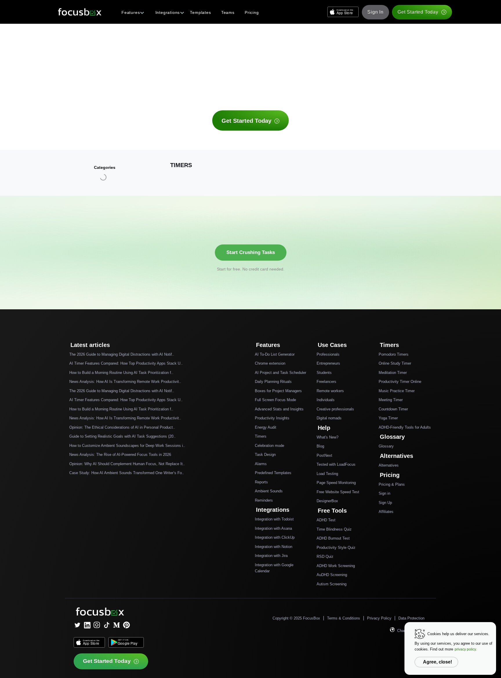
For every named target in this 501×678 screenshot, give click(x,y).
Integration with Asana (273, 528)
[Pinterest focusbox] (126, 625)
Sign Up (385, 502)
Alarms (261, 464)
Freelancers (326, 381)
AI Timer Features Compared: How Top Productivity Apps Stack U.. (126, 363)
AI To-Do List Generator (275, 354)
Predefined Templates (273, 473)
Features (130, 12)
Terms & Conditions (343, 618)
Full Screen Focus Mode (275, 400)
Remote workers (330, 391)
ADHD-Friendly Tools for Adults (405, 427)
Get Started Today (417, 12)
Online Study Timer (395, 363)
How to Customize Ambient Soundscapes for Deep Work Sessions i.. (127, 445)
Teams (228, 12)
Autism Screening (331, 584)
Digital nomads (329, 418)
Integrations (167, 12)
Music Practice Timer (397, 391)
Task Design (265, 454)
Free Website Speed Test (338, 492)
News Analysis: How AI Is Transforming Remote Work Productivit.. (125, 381)
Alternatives (389, 465)
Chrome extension (270, 363)
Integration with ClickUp (275, 537)
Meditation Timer (393, 372)
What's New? (327, 437)
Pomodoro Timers (394, 354)
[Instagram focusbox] (96, 625)
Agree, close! (437, 661)
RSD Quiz (325, 556)
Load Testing (327, 474)
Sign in (384, 493)
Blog (320, 446)
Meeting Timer (391, 400)
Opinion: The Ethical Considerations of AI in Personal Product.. (122, 427)
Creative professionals (335, 409)
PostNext (324, 455)
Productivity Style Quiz (336, 547)
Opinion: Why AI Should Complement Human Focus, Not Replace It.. (127, 464)
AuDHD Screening (332, 575)
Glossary (386, 446)
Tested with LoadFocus (336, 464)
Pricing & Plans (392, 484)
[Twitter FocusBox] (77, 625)
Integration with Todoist (274, 519)
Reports (261, 482)
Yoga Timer (388, 418)
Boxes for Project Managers (278, 391)
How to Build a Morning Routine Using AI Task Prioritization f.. (121, 372)
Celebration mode (269, 445)
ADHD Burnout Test (333, 538)
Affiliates (386, 511)
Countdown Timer (393, 409)
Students (324, 372)
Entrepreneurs (328, 363)
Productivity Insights (272, 418)
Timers (260, 436)
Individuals (326, 400)
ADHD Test (326, 520)
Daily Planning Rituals (273, 381)
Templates (200, 12)
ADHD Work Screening (336, 566)
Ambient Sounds (269, 491)
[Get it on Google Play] (126, 642)
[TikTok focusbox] (106, 625)
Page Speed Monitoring (336, 482)
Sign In (375, 12)
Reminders (264, 500)
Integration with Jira (271, 555)
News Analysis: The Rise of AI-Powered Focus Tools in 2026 (120, 454)
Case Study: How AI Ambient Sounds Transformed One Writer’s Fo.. (126, 473)
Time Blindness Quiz (334, 529)
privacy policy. (466, 649)
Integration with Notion (273, 546)
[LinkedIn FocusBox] (87, 625)
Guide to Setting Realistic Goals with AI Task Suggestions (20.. (122, 436)
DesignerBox (327, 501)
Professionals (328, 354)
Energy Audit (265, 427)
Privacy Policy (379, 618)
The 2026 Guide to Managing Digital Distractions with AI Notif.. (121, 354)
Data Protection (411, 618)
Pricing (252, 12)
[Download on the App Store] (343, 12)
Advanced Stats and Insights (279, 409)
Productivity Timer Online (400, 381)
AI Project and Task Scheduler (280, 372)
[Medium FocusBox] (116, 625)
